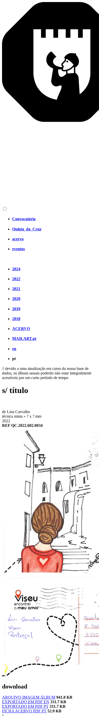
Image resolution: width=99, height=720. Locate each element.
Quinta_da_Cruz (26, 229)
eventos (18, 249)
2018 (16, 319)
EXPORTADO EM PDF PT (25, 706)
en (14, 349)
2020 (16, 298)
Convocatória (24, 219)
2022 (16, 279)
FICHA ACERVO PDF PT (24, 711)
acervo (18, 239)
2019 (16, 309)
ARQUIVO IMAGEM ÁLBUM (28, 697)
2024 (16, 269)
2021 (16, 289)
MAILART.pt (24, 338)
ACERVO (21, 328)
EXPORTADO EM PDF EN (25, 702)
